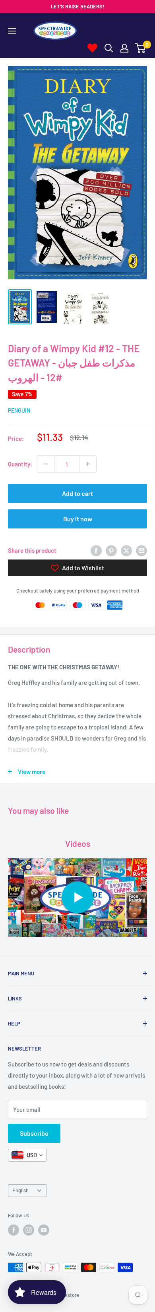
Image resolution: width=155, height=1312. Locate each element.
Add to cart (77, 493)
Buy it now (77, 518)
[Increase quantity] (87, 464)
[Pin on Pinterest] (111, 550)
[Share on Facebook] (96, 550)
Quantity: (20, 464)
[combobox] (27, 1155)
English (20, 1190)
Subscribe (34, 1133)
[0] (140, 48)
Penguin (19, 410)
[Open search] (109, 48)
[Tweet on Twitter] (126, 550)
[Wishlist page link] (92, 48)
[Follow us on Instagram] (28, 1230)
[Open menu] (12, 31)
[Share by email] (141, 550)
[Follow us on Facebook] (13, 1230)
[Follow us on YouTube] (43, 1230)
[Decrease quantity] (45, 464)
